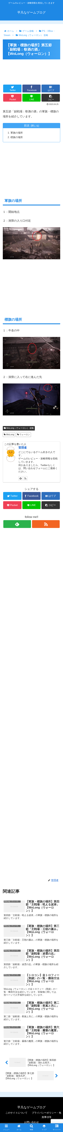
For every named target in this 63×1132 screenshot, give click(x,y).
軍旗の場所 (16, 132)
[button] (56, 614)
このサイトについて (16, 1112)
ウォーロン (24, 434)
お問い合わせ (31, 1122)
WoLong (10, 434)
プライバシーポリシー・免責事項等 (46, 1114)
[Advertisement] (31, 69)
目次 (27, 125)
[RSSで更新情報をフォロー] (25, 478)
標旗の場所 (16, 137)
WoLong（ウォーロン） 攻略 (20, 428)
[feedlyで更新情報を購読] (20, 478)
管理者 (22, 447)
